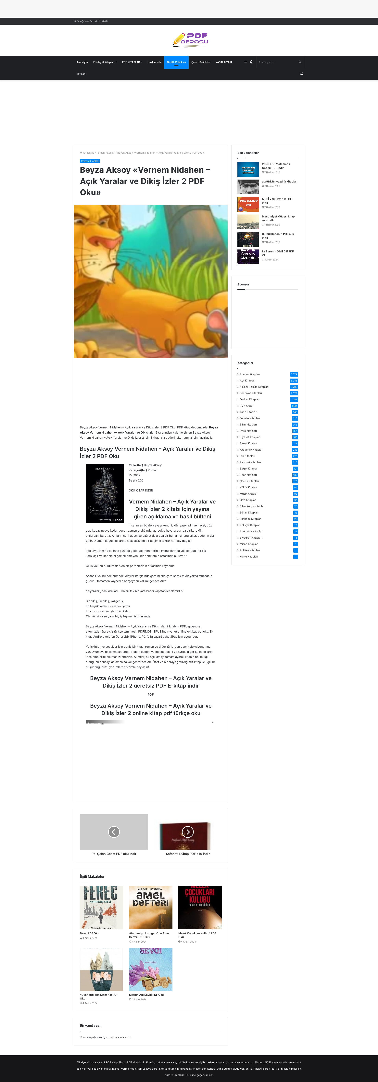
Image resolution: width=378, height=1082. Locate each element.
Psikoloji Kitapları (250, 462)
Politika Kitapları (250, 550)
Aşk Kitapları (247, 380)
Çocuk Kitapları (249, 481)
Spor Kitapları (248, 474)
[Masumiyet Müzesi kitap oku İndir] (248, 222)
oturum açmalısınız (119, 1037)
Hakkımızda (154, 62)
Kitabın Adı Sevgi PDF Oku (146, 994)
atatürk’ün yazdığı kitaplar (279, 181)
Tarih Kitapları (248, 412)
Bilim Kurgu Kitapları (252, 506)
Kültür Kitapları (249, 487)
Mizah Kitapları (249, 544)
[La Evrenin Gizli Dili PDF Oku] (248, 256)
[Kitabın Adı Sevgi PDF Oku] (150, 969)
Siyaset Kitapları (250, 437)
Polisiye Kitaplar (250, 525)
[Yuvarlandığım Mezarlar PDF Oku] (101, 969)
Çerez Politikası (200, 62)
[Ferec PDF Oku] (101, 907)
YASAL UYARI (224, 62)
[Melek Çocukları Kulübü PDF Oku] (200, 907)
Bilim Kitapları (248, 424)
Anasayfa (82, 62)
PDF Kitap (246, 405)
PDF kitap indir (136, 1062)
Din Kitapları (247, 456)
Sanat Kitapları (249, 443)
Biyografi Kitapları (251, 537)
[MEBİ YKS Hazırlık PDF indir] (248, 204)
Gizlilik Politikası (176, 62)
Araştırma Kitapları (251, 531)
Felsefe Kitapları (250, 418)
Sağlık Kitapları (249, 468)
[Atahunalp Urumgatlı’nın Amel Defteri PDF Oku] (150, 907)
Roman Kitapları (105, 152)
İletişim (81, 73)
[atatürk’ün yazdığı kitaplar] (248, 187)
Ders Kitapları (248, 430)
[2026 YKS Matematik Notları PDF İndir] (248, 169)
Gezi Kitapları (248, 500)
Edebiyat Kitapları (103, 62)
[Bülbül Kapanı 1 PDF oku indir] (248, 239)
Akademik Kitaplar (251, 449)
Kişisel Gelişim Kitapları (254, 386)
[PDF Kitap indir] (189, 40)
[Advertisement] (189, 111)
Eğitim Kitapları (249, 512)
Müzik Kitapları (249, 493)
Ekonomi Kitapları (250, 518)
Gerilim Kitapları (249, 399)
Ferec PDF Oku (89, 933)
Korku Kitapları (249, 556)
